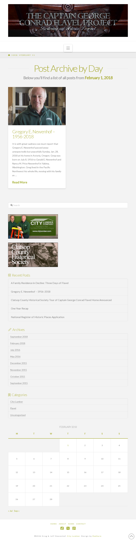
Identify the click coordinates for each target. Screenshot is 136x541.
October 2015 (17, 376)
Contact (81, 524)
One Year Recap (19, 308)
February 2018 (17, 343)
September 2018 (19, 336)
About (62, 524)
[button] (68, 48)
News (71, 524)
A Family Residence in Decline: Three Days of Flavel (39, 282)
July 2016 (15, 349)
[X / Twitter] (68, 528)
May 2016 (15, 356)
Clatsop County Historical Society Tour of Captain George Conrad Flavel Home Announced (61, 300)
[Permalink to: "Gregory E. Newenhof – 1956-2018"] (37, 106)
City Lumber (16, 401)
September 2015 (19, 383)
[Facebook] (62, 528)
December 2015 (18, 363)
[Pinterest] (73, 528)
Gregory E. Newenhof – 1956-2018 (33, 134)
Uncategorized (18, 415)
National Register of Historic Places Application (37, 317)
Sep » (16, 510)
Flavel (13, 408)
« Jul (10, 510)
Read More (19, 182)
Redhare (97, 536)
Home (53, 524)
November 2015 (18, 369)
